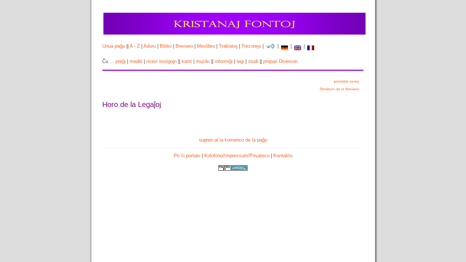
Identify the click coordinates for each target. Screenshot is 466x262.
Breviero (184, 46)
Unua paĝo (113, 46)
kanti (187, 61)
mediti (136, 61)
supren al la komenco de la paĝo (233, 140)
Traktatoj (228, 46)
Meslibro (206, 46)
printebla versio (346, 81)
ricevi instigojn (161, 61)
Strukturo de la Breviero (339, 89)
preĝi (120, 61)
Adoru (149, 46)
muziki (203, 61)
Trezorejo (251, 46)
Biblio (165, 46)
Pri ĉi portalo (187, 155)
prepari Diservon (280, 61)
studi (253, 61)
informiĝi (224, 61)
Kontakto (282, 155)
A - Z (135, 46)
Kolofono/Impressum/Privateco (236, 155)
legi (240, 61)
